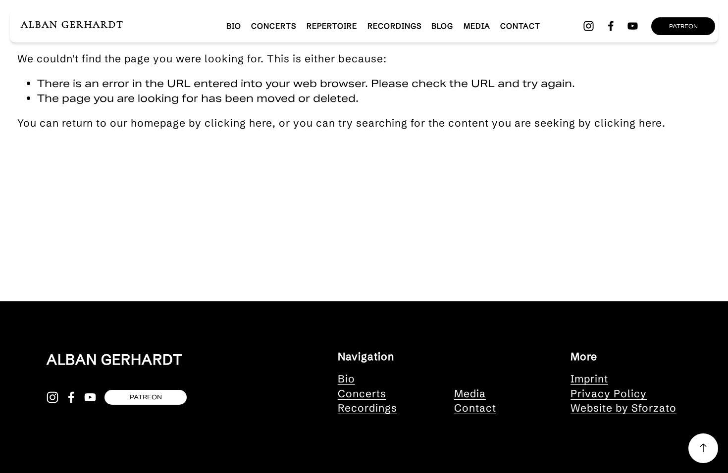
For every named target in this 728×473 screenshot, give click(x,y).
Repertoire (332, 26)
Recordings (394, 26)
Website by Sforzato (623, 407)
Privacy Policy (609, 393)
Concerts (273, 26)
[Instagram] (588, 26)
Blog (442, 26)
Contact (520, 26)
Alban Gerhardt (72, 24)
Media (477, 26)
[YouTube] (632, 26)
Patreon (683, 26)
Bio (346, 378)
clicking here (238, 122)
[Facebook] (611, 26)
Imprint (589, 378)
